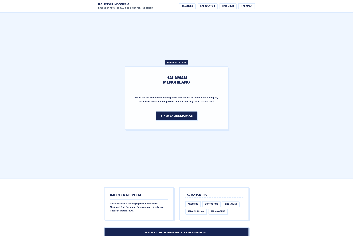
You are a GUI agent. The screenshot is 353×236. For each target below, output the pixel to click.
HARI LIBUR (228, 6)
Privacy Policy (196, 211)
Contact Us (211, 204)
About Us (193, 204)
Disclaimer (231, 204)
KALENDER (187, 6)
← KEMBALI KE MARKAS (177, 115)
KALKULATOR (207, 6)
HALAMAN (246, 6)
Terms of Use (218, 211)
